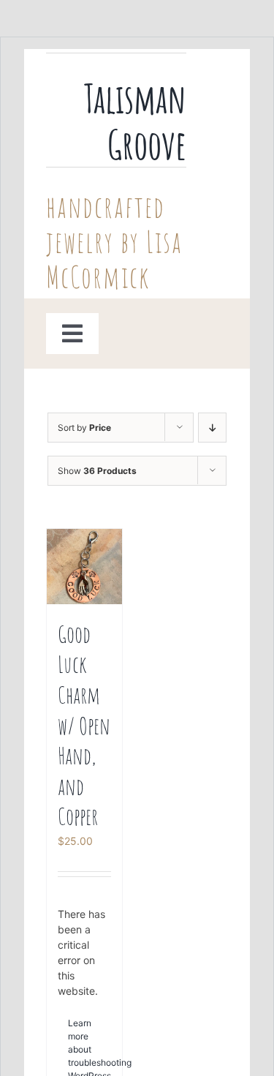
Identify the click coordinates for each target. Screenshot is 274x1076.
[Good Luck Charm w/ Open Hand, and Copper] (84, 566)
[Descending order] (212, 428)
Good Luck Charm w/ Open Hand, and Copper (84, 725)
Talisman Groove (135, 121)
